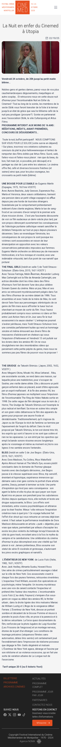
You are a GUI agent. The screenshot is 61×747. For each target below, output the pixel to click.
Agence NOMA (28, 741)
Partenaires (39, 700)
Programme (11, 682)
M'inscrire (41, 723)
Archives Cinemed (14, 686)
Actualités (39, 678)
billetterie (10, 678)
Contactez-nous (42, 704)
